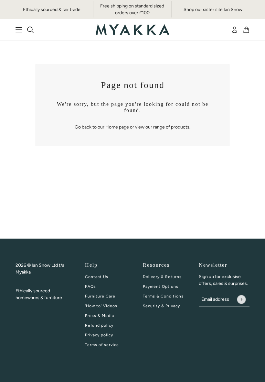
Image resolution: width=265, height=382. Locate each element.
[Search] (30, 30)
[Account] (234, 30)
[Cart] (246, 30)
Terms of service (102, 345)
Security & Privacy (161, 306)
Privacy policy (99, 335)
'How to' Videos (101, 306)
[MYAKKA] (132, 29)
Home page (117, 127)
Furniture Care (100, 296)
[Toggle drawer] (19, 29)
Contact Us (96, 277)
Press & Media (99, 315)
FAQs (90, 286)
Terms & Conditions (163, 296)
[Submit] (241, 299)
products (180, 127)
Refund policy (99, 325)
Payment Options (160, 286)
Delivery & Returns (162, 277)
